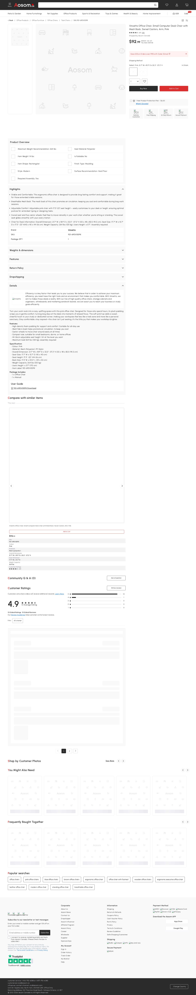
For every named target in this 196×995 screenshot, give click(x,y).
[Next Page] (75, 751)
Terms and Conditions (25, 950)
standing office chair (60, 887)
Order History (66, 952)
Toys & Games (111, 13)
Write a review (116, 588)
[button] (67, 189)
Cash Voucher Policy (114, 919)
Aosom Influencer (67, 922)
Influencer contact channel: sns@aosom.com (25, 985)
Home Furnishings (34, 13)
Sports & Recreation (91, 13)
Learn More (59, 594)
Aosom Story (66, 928)
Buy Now (143, 88)
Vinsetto (72, 230)
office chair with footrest (119, 879)
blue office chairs (51, 879)
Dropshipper (66, 919)
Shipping (110, 909)
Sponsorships (66, 941)
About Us (64, 909)
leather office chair (17, 887)
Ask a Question (116, 578)
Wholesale (65, 935)
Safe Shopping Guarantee (117, 935)
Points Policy (111, 922)
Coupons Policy (113, 915)
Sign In (63, 949)
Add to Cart (174, 88)
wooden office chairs (142, 879)
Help (63, 962)
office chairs (14, 879)
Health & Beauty (131, 13)
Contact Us (65, 915)
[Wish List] (166, 5)
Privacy (110, 925)
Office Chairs (53, 20)
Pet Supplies (52, 13)
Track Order (65, 956)
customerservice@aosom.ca (18, 983)
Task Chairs (65, 20)
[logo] (24, 5)
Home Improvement (151, 13)
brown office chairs (71, 879)
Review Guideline (113, 931)
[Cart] (186, 5)
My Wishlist (65, 959)
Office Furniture (38, 20)
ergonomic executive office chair (170, 879)
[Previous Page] (58, 751)
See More (110, 761)
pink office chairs (32, 879)
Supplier (64, 938)
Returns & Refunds (114, 912)
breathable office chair (84, 887)
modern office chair (38, 887)
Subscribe (45, 933)
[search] (155, 5)
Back (11, 20)
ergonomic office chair (94, 879)
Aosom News (66, 912)
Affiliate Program (67, 925)
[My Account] (176, 5)
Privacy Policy (43, 950)
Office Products (70, 13)
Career (63, 931)
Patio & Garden (14, 13)
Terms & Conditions (114, 928)
